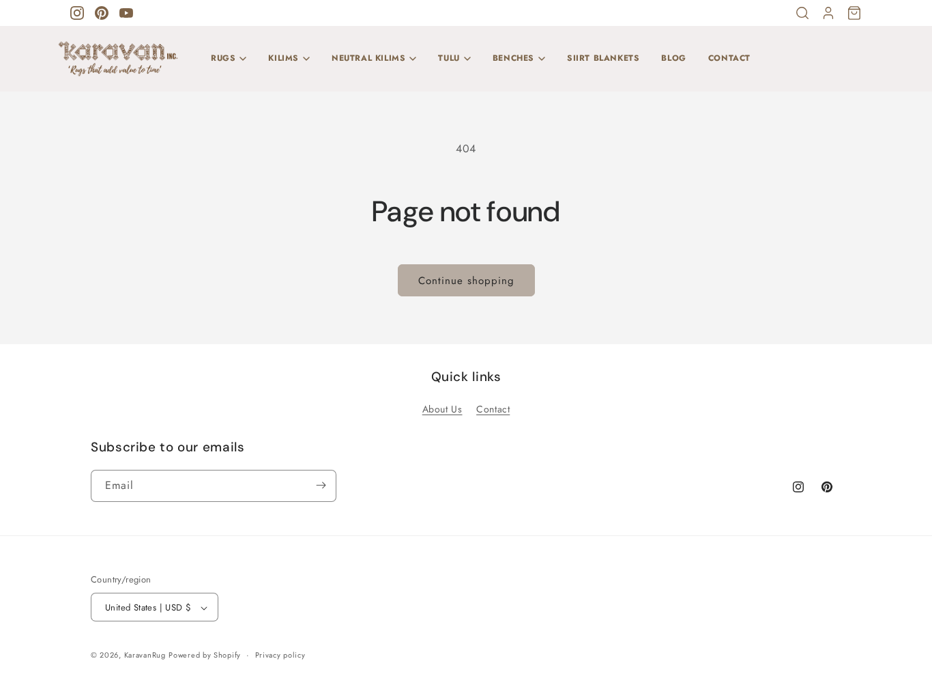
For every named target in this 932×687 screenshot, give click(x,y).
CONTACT (729, 58)
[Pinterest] (101, 13)
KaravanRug (145, 655)
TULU (448, 58)
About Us (442, 408)
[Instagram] (77, 13)
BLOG (673, 58)
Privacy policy (280, 655)
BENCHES (513, 58)
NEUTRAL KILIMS (368, 58)
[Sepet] (854, 12)
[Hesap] (828, 12)
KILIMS (283, 58)
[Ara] (802, 12)
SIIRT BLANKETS (603, 58)
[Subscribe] (321, 485)
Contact (493, 408)
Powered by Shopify (205, 655)
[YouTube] (126, 13)
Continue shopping (466, 280)
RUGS (223, 58)
